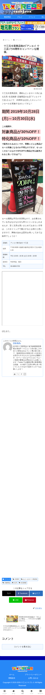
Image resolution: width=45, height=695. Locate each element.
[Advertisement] (22, 477)
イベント (7, 579)
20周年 (17, 579)
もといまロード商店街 (30, 579)
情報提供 (11, 678)
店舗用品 (7, 583)
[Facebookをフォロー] (21, 374)
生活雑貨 (23, 583)
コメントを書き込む (22, 647)
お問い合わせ (33, 678)
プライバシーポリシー (33, 675)
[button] (40, 445)
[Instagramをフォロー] (24, 374)
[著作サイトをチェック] (14, 374)
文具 (15, 583)
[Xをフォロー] (18, 374)
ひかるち (17, 343)
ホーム (11, 675)
